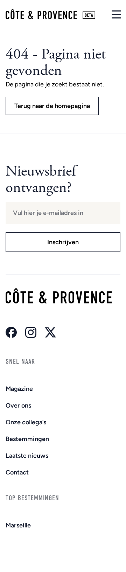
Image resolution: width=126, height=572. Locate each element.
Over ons (18, 405)
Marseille (18, 525)
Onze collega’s (26, 422)
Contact (17, 472)
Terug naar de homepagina (52, 106)
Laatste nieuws (27, 455)
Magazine (19, 389)
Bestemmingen (27, 439)
